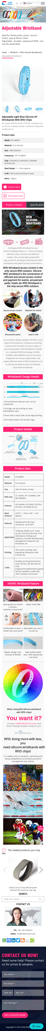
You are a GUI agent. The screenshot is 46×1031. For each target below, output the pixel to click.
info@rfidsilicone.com (25, 723)
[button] (41, 870)
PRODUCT (14, 52)
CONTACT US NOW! (20, 955)
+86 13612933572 (25, 930)
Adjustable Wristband (11, 56)
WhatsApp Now (15, 196)
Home (4, 52)
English (29, 3)
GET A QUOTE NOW (14, 1015)
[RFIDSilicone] (6, 3)
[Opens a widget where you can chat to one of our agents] (36, 1026)
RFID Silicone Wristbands (30, 52)
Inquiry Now (14, 187)
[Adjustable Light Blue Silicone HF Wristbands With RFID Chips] (7, 109)
